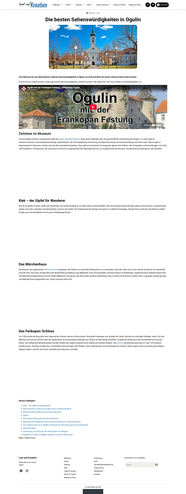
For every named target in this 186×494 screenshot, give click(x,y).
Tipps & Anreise (102, 5)
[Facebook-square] (21, 470)
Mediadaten (98, 471)
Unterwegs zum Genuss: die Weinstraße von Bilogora (45, 431)
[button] (147, 4)
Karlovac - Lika (94, 13)
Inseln (68, 5)
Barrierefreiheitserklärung (103, 465)
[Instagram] (27, 470)
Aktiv (89, 5)
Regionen (56, 5)
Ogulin (25, 415)
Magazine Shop (135, 5)
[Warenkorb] (153, 4)
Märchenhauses (51, 269)
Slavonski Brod (29, 428)
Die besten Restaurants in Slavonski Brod (40, 418)
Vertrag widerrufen (93, 491)
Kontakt (97, 474)
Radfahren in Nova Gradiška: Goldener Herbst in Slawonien (48, 434)
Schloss (120, 343)
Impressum (98, 458)
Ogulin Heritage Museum (69, 139)
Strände (78, 5)
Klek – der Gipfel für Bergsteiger (36, 405)
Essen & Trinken (120, 5)
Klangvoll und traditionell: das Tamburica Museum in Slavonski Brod (52, 422)
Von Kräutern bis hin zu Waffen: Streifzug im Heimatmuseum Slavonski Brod (55, 425)
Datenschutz (99, 468)
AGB (95, 461)
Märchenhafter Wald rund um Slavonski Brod (42, 412)
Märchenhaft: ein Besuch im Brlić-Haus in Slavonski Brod (47, 409)
